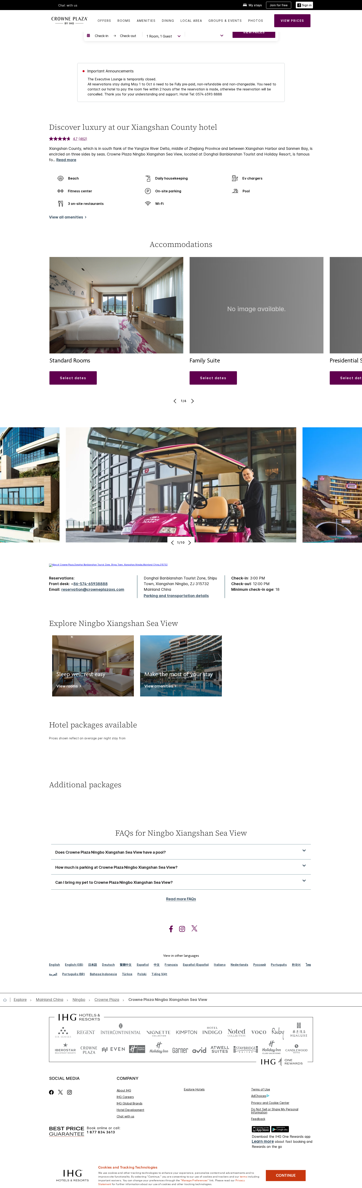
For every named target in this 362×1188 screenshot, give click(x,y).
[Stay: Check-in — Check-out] (112, 36)
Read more (66, 160)
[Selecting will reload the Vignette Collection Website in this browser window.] (158, 1031)
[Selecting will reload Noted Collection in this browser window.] (236, 1031)
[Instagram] (69, 1092)
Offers (104, 20)
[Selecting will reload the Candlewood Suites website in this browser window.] (296, 1049)
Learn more (263, 1141)
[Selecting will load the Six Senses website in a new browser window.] (63, 1031)
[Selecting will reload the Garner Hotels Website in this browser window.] (180, 1049)
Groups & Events (225, 20)
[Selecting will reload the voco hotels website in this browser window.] (258, 1031)
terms (243, 1176)
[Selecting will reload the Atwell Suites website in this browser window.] (220, 1049)
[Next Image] (192, 401)
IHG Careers (125, 1097)
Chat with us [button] (68, 5)
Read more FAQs (181, 899)
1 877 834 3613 (101, 1132)
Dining (168, 20)
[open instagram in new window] (180, 929)
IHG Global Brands (129, 1103)
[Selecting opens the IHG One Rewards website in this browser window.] (282, 1062)
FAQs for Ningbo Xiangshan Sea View (181, 833)
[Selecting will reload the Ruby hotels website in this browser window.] (278, 1031)
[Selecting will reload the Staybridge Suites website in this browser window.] (246, 1049)
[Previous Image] (175, 401)
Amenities (146, 20)
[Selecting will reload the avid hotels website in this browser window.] (199, 1049)
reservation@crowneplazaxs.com (92, 589)
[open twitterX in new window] (192, 929)
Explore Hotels (194, 1089)
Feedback (258, 1119)
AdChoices (258, 1096)
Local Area (191, 20)
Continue (286, 1175)
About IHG (124, 1090)
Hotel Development (130, 1110)
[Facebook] (52, 1092)
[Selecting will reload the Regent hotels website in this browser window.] (86, 1031)
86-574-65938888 (90, 584)
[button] (304, 5)
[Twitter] (60, 1092)
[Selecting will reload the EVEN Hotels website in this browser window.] (113, 1049)
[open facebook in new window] (169, 929)
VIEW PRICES (254, 32)
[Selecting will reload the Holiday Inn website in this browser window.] (159, 1049)
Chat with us (125, 1116)
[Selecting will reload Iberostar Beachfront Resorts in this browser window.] (65, 1049)
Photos (255, 20)
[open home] (6, 999)
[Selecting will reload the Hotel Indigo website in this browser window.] (212, 1031)
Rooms (124, 20)
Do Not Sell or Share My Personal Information (274, 1110)
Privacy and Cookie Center (270, 1103)
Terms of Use (260, 1089)
